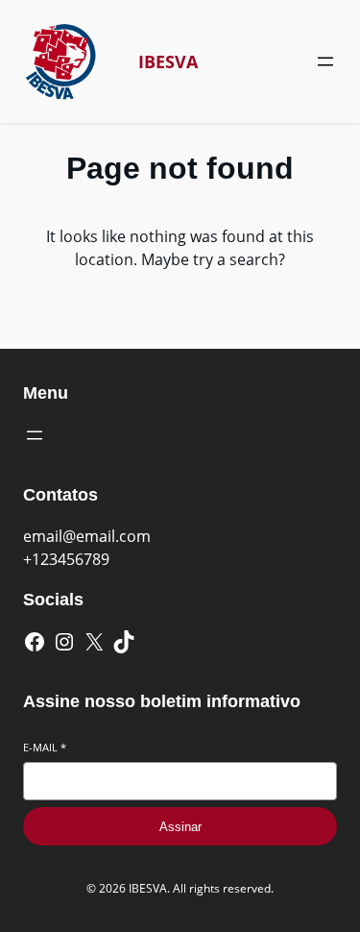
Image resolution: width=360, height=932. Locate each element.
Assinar (180, 827)
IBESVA (168, 61)
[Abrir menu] (325, 61)
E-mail (44, 747)
